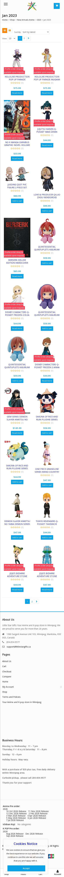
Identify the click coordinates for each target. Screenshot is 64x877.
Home (5, 681)
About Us (6, 661)
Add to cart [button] (17, 201)
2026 (5, 809)
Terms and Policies (11, 696)
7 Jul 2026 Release (15, 820)
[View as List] (9, 30)
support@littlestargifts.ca (19, 646)
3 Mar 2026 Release (15, 815)
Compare (6, 676)
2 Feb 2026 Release (38, 813)
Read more (17, 93)
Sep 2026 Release (14, 835)
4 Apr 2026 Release (36, 815)
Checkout (6, 671)
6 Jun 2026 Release (37, 817)
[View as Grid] (4, 30)
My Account (8, 686)
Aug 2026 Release (15, 833)
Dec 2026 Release (34, 833)
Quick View (18, 76)
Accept (26, 868)
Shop (4, 691)
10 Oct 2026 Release (16, 811)
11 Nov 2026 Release (38, 811)
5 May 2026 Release (16, 817)
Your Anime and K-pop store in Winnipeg (21, 702)
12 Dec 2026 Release (16, 813)
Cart (4, 666)
